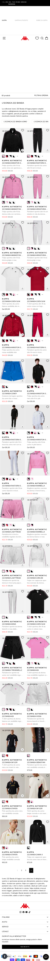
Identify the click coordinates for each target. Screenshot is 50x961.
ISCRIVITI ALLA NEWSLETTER (14, 936)
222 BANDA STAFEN (12, 809)
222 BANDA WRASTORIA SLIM (37, 210)
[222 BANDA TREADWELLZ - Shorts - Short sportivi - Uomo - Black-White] (10, 663)
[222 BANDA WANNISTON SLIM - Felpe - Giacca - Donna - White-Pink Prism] (7, 202)
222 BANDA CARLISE (37, 579)
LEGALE (5, 931)
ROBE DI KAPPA (41, 20)
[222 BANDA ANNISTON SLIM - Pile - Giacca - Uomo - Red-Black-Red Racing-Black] (7, 156)
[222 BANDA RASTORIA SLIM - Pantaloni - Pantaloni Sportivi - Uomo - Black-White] (39, 156)
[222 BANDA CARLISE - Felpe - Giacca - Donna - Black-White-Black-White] (32, 571)
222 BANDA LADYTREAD (12, 533)
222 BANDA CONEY (12, 395)
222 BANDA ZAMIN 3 (37, 856)
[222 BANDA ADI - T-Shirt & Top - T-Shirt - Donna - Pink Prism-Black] (28, 663)
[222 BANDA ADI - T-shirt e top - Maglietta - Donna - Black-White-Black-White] (39, 663)
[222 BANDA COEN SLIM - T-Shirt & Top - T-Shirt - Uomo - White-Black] (3, 294)
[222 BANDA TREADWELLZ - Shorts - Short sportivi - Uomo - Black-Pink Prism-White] (3, 663)
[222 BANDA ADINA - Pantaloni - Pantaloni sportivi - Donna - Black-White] (7, 617)
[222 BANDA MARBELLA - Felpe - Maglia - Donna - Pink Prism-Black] (28, 479)
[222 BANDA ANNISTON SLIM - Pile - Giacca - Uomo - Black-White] (14, 156)
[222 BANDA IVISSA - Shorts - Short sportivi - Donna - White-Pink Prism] (28, 709)
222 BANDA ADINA (12, 625)
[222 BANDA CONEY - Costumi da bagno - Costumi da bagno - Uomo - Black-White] (7, 386)
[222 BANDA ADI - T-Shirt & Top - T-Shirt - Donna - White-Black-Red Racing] (35, 663)
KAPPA (4, 20)
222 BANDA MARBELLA (37, 487)
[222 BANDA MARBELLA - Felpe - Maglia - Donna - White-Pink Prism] (32, 479)
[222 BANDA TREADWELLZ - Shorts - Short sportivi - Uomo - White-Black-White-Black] (7, 663)
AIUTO (4, 922)
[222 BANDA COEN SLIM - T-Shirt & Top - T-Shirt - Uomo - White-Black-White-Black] (10, 294)
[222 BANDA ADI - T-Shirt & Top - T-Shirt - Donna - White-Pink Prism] (32, 663)
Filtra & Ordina (41, 95)
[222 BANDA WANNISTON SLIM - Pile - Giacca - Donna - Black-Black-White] (10, 202)
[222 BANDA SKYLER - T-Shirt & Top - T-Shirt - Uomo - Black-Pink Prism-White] (3, 755)
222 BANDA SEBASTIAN (37, 764)
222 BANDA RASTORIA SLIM (37, 164)
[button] (4, 956)
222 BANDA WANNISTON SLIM (12, 210)
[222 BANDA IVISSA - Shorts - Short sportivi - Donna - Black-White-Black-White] (32, 709)
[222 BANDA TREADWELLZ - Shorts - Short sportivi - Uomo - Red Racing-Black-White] (14, 663)
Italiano (6, 917)
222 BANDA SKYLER (12, 764)
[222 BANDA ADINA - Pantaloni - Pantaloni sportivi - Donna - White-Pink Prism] (3, 617)
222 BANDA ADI (37, 671)
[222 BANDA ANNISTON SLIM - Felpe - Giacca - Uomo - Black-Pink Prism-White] (3, 156)
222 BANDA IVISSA (37, 717)
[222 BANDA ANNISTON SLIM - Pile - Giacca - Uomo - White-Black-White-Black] (10, 156)
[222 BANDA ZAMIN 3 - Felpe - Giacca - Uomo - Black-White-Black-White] (28, 847)
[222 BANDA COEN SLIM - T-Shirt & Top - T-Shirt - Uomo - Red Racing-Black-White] (28, 294)
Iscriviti (25, 946)
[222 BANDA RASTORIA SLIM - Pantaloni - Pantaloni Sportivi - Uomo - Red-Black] (32, 156)
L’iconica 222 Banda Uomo (15, 121)
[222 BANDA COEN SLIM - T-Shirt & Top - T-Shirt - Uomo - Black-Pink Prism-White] (14, 294)
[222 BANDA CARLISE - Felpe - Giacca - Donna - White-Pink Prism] (28, 571)
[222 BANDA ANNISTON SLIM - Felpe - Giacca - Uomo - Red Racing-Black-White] (3, 340)
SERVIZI (5, 927)
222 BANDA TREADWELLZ (12, 671)
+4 (17, 294)
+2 (17, 156)
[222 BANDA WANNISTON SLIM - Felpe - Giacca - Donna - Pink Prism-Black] (3, 202)
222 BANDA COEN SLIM (11, 302)
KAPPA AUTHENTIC (21, 20)
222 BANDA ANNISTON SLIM (12, 164)
